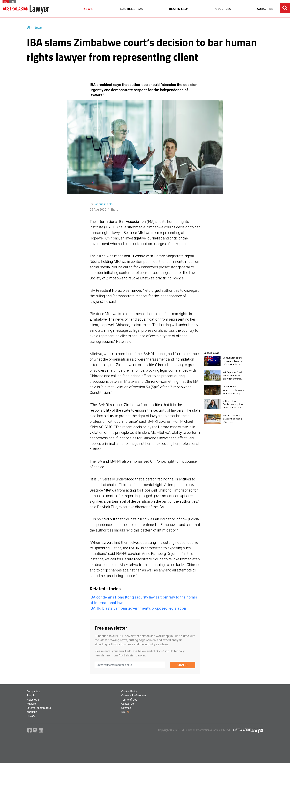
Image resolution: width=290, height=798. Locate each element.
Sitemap (126, 708)
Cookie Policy (129, 691)
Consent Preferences (134, 695)
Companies (33, 691)
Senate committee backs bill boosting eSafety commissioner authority (232, 419)
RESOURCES (222, 8)
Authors (31, 703)
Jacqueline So (103, 204)
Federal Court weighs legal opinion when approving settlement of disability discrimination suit (233, 390)
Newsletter (33, 699)
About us (32, 712)
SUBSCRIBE (265, 8)
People (31, 695)
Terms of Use (129, 699)
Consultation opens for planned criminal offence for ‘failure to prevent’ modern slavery (233, 361)
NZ (12, 1)
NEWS (87, 8)
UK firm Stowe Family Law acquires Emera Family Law (233, 404)
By (101, 204)
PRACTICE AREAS (130, 8)
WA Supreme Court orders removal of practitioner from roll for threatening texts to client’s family (233, 375)
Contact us (127, 703)
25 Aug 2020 (98, 209)
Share (114, 209)
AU (6, 1)
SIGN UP (182, 665)
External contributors (39, 708)
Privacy (31, 716)
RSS (124, 712)
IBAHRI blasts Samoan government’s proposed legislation (138, 608)
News (38, 27)
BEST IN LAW (178, 8)
